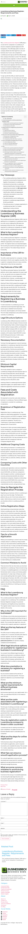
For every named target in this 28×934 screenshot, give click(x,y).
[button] (14, 5)
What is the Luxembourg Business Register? (13, 123)
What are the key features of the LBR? (12, 150)
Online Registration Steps (10, 142)
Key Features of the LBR (9, 125)
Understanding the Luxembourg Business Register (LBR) (12, 121)
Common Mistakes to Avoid (11, 144)
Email (2, 823)
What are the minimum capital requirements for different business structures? (14, 158)
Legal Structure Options (9, 130)
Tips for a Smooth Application (10, 143)
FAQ (3, 146)
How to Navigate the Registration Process (12, 140)
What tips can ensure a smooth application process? (14, 168)
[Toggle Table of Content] (24, 117)
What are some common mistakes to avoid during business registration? (14, 171)
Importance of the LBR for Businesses (12, 124)
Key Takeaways (8, 118)
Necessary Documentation (10, 131)
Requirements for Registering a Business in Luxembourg (12, 128)
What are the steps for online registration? (13, 165)
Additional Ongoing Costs (10, 137)
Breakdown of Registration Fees (11, 136)
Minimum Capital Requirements (11, 133)
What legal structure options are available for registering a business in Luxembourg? (14, 153)
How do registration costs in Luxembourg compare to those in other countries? (13, 164)
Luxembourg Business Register (11, 42)
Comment (3, 801)
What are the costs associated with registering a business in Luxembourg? (15, 161)
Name (2, 817)
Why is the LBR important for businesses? (13, 149)
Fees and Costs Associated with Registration (13, 134)
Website (3, 828)
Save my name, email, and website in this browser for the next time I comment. (14, 835)
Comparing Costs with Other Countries (13, 139)
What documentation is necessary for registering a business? (15, 155)
